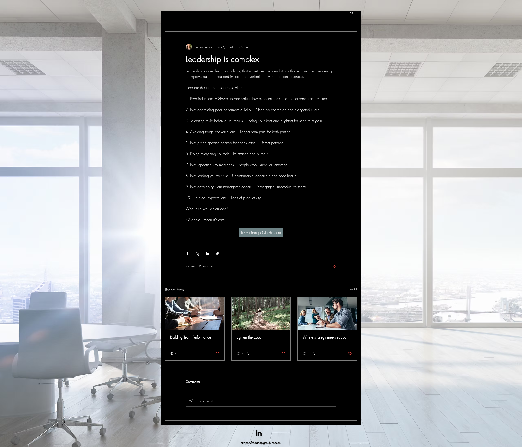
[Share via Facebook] (187, 254)
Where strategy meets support (325, 337)
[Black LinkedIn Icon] (259, 433)
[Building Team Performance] (194, 313)
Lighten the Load (249, 337)
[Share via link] (217, 254)
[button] (352, 12)
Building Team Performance (190, 337)
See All (352, 289)
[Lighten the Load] (261, 313)
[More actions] (334, 47)
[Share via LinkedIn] (207, 254)
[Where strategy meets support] (327, 313)
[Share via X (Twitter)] (197, 254)
